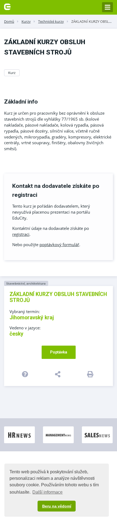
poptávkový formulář (59, 244)
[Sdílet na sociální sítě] (58, 374)
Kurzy (26, 21)
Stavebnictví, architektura (26, 283)
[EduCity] (7, 6)
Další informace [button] (47, 492)
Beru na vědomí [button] (56, 506)
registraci (20, 234)
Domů (9, 21)
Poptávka (58, 352)
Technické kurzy (51, 21)
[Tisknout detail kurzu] (91, 374)
